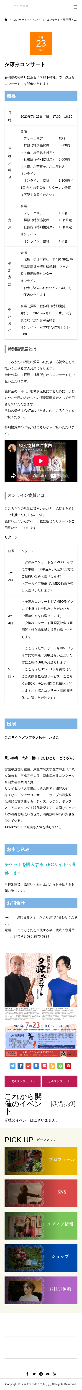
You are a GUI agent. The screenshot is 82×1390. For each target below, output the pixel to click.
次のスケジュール (59, 1081)
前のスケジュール (22, 1081)
